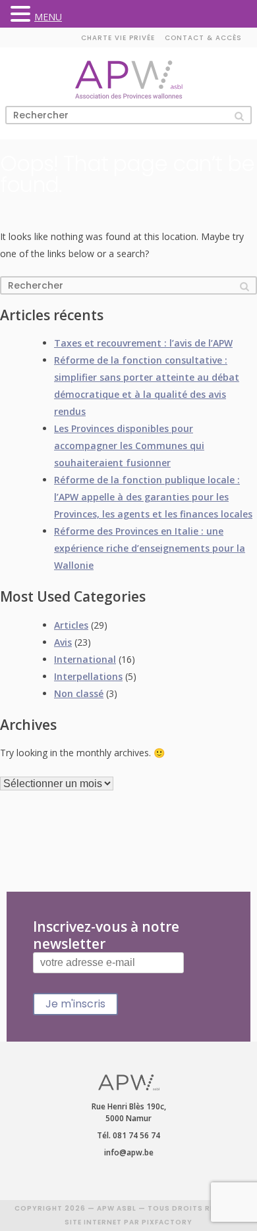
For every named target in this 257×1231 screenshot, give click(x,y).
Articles (71, 625)
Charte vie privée (118, 38)
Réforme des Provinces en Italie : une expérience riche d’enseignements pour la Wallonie (149, 548)
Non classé (78, 693)
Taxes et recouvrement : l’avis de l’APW (143, 343)
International (85, 659)
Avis (63, 642)
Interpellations (88, 676)
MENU (48, 17)
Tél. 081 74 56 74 (128, 1135)
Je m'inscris (75, 1003)
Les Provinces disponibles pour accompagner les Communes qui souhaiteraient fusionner (129, 445)
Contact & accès (203, 38)
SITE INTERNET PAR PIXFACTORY (128, 1222)
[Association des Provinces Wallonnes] (128, 79)
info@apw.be (129, 1152)
